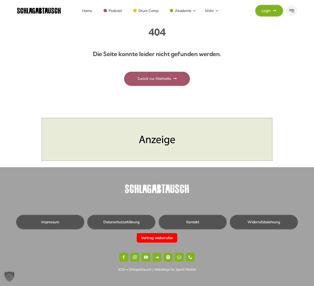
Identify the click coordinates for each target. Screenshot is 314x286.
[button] (9, 276)
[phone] (190, 257)
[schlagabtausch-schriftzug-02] (39, 9)
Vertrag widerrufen (157, 237)
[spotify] (168, 257)
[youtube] (145, 257)
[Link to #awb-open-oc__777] (291, 10)
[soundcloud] (157, 257)
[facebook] (123, 257)
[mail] (179, 257)
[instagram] (134, 257)
